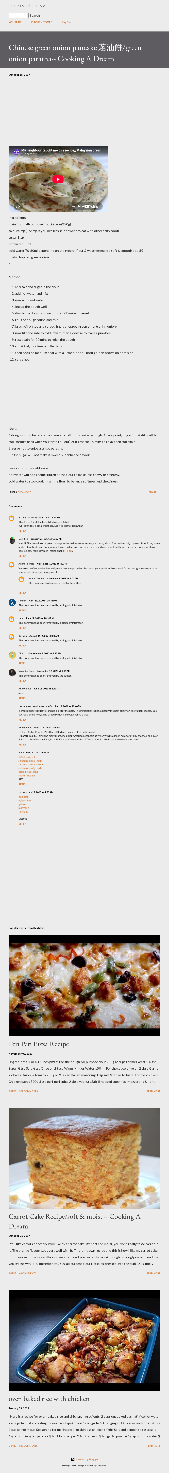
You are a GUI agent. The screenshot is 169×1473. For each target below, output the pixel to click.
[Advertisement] (84, 117)
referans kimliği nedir (30, 760)
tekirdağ (23, 811)
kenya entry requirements (32, 706)
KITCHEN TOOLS (41, 22)
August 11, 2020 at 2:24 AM (44, 635)
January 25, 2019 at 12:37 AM (46, 538)
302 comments (28, 1091)
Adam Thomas (26, 563)
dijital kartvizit (26, 756)
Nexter (68, 550)
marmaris (23, 807)
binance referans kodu (31, 764)
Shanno (22, 517)
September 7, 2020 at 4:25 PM (45, 653)
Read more (153, 1091)
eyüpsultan (24, 800)
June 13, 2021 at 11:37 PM (48, 688)
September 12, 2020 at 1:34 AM (53, 671)
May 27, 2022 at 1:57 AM (47, 727)
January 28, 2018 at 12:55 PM (44, 517)
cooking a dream (27, 5)
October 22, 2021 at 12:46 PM (65, 706)
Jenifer (22, 600)
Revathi (22, 635)
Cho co (22, 653)
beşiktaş (23, 796)
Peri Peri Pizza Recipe (39, 1043)
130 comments (28, 1445)
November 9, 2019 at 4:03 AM (52, 563)
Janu (20, 618)
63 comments (27, 1273)
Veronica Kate (26, 671)
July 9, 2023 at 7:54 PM (36, 752)
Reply (22, 530)
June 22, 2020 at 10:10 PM (40, 618)
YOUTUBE (15, 22)
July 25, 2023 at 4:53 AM (40, 792)
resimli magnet (26, 775)
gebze (22, 804)
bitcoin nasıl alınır (28, 771)
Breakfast (24, 492)
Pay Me (66, 22)
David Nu (23, 538)
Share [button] (152, 492)
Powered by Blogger (86, 1459)
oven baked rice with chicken (49, 1398)
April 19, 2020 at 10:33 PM (43, 600)
